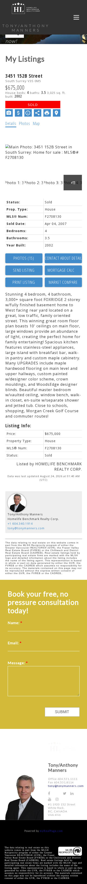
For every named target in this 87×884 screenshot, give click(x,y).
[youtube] (51, 799)
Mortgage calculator (63, 270)
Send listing (24, 270)
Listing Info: (18, 425)
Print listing (24, 282)
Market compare (63, 282)
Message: (17, 663)
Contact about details (63, 258)
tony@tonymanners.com (26, 528)
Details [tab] (10, 123)
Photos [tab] (24, 123)
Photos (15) (23, 258)
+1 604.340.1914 (20, 524)
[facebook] (51, 793)
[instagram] (59, 799)
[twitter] (66, 793)
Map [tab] (36, 123)
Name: (14, 622)
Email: (14, 643)
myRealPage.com (51, 830)
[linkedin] (74, 793)
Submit (62, 712)
